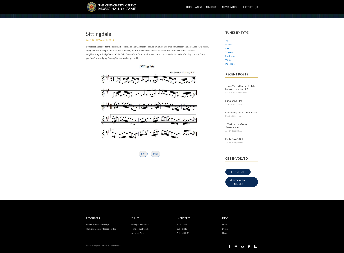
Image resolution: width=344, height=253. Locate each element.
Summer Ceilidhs (233, 100)
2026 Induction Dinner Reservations (236, 126)
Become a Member (239, 182)
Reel (227, 48)
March (228, 44)
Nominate (239, 172)
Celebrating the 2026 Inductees (241, 112)
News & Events (229, 7)
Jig (226, 40)
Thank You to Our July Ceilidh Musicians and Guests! (240, 87)
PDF (143, 154)
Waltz (228, 60)
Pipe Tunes (230, 63)
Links (224, 233)
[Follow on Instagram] (236, 246)
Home (189, 7)
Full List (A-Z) (183, 233)
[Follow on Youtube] (242, 246)
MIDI (155, 154)
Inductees (211, 7)
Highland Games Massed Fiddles (101, 228)
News (245, 92)
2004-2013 (182, 228)
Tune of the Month (106, 40)
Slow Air (229, 52)
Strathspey (230, 56)
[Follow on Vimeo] (249, 246)
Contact (248, 7)
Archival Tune (137, 233)
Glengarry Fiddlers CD (141, 224)
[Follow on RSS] (255, 246)
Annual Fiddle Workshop (97, 224)
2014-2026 (182, 224)
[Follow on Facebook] (229, 246)
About (198, 7)
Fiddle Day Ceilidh (234, 139)
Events (239, 92)
